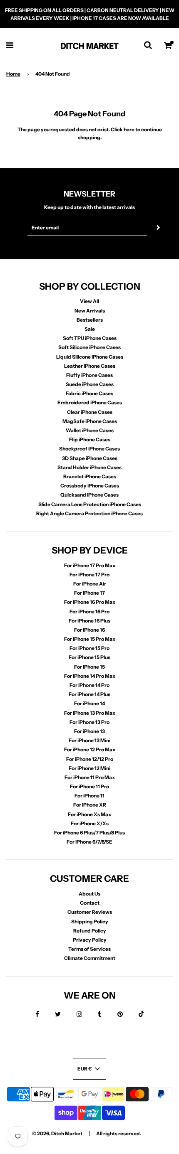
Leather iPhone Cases (89, 366)
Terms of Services (89, 949)
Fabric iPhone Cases (89, 393)
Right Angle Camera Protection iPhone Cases (89, 513)
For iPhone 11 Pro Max (90, 777)
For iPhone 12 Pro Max (89, 749)
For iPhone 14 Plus (89, 694)
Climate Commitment (89, 958)
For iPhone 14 (89, 703)
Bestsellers (90, 320)
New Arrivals (90, 311)
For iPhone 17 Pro (89, 574)
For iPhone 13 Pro (89, 722)
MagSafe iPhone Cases (89, 421)
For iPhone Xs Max (89, 814)
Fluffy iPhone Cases (89, 375)
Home (13, 74)
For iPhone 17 (89, 593)
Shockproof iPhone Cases (89, 448)
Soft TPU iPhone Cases (90, 338)
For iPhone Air (89, 584)
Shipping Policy (89, 921)
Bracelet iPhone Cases (89, 476)
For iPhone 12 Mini (89, 768)
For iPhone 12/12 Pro (89, 759)
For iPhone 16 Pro (89, 611)
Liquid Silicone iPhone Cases (89, 357)
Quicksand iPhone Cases (89, 495)
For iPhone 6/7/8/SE (89, 842)
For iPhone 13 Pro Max (89, 713)
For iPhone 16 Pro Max (89, 602)
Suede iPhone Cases (90, 384)
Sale (90, 329)
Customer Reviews (89, 912)
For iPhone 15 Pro (89, 648)
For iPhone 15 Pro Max (89, 639)
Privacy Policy (90, 940)
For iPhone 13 (89, 731)
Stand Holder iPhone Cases (89, 467)
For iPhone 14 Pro (89, 685)
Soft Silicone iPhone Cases (89, 347)
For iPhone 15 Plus (89, 657)
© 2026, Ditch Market (57, 1133)
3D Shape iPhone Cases (89, 458)
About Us (89, 894)
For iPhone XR (89, 805)
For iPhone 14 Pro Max (89, 676)
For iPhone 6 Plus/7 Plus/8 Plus (89, 832)
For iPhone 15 (89, 667)
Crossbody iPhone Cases (89, 485)
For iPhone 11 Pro (89, 786)
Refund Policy (89, 931)
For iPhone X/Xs (90, 823)
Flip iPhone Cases (89, 439)
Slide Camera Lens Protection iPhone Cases (89, 504)
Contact (89, 903)
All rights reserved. (118, 1133)
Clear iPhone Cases (89, 412)
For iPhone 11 (89, 795)
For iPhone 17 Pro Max (89, 565)
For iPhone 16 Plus (89, 621)
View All (89, 301)
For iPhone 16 (89, 630)
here (129, 129)
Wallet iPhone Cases (90, 430)
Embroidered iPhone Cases (89, 402)
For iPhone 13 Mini (89, 740)
